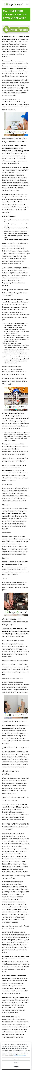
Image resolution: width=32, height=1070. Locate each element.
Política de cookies (20, 1055)
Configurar (16, 1066)
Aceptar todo (16, 1059)
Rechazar (16, 1062)
